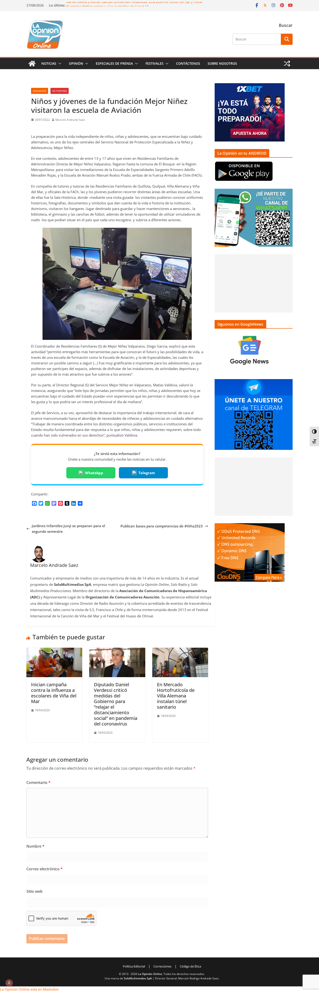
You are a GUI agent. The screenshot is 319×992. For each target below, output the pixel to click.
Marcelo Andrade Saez (70, 120)
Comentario (38, 782)
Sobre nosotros (222, 63)
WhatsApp (94, 472)
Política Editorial (134, 966)
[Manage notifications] (9, 983)
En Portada (59, 90)
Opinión (76, 63)
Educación (39, 90)
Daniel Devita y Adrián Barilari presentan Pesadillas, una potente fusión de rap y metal (134, 4)
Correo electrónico (44, 868)
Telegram (146, 472)
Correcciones (162, 966)
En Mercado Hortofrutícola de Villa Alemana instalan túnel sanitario (176, 695)
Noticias (48, 63)
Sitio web (34, 891)
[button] (58, 63)
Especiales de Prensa (114, 63)
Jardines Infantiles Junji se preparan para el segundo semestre (68, 528)
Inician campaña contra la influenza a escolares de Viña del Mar (53, 692)
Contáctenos (188, 63)
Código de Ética (190, 966)
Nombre (35, 846)
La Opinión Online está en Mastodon (29, 989)
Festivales (154, 63)
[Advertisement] (254, 283)
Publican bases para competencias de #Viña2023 (162, 526)
